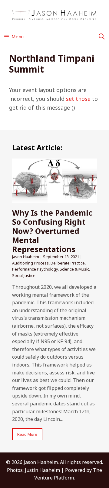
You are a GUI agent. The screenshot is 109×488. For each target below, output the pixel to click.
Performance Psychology (35, 269)
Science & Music (74, 269)
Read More (27, 434)
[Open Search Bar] (101, 36)
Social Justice (23, 275)
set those (78, 98)
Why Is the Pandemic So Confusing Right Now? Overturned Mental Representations (52, 230)
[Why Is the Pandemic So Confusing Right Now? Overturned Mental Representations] (54, 199)
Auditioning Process (30, 263)
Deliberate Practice (68, 263)
